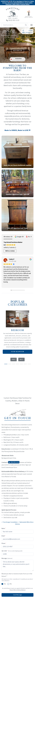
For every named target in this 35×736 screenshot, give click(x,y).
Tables (32, 1)
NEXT (21, 359)
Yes (5, 584)
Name (4, 528)
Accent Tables (28, 3)
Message (7, 558)
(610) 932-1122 (15, 462)
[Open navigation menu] (31, 25)
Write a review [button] (10, 251)
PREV (13, 359)
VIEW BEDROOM (17, 352)
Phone (4, 543)
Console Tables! (25, 4)
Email (3, 536)
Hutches (4, 3)
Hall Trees (10, 3)
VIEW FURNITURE (17, 51)
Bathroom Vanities (19, 3)
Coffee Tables (16, 4)
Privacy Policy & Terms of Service (17, 590)
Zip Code (12, 551)
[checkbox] (2, 584)
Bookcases (9, 4)
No (11, 584)
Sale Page (19, 1)
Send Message (17, 595)
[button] (19, 236)
